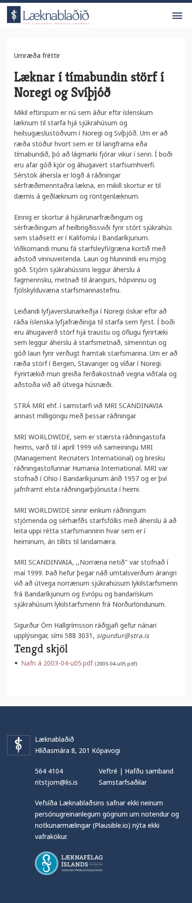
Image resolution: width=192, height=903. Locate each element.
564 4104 (49, 771)
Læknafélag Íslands (69, 863)
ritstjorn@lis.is (56, 782)
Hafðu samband (149, 771)
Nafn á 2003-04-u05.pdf (57, 663)
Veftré (108, 771)
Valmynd (177, 16)
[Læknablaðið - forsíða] (48, 14)
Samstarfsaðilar (123, 782)
